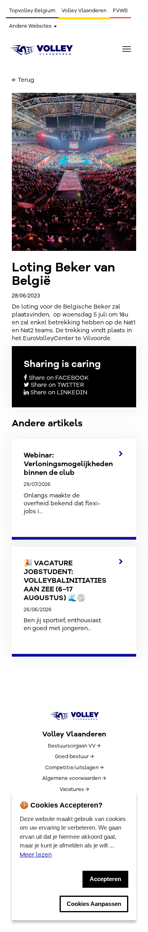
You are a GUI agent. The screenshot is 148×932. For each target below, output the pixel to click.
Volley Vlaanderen (84, 10)
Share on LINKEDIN (58, 392)
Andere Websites (31, 26)
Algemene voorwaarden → (74, 778)
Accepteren (105, 879)
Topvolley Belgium (32, 10)
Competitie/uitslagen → (74, 767)
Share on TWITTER (56, 385)
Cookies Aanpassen (94, 903)
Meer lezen (36, 855)
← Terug (23, 80)
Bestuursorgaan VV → (74, 745)
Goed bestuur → (74, 756)
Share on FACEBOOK (58, 378)
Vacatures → (74, 789)
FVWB (120, 10)
